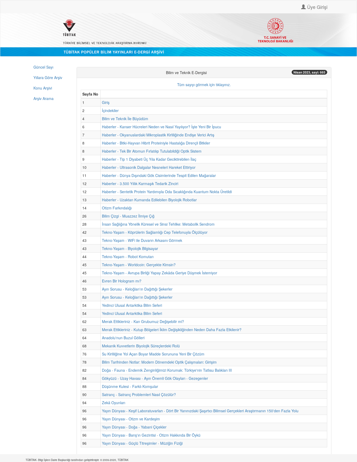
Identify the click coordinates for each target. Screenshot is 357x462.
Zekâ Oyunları (113, 402)
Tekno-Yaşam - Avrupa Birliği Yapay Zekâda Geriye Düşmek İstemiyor (159, 272)
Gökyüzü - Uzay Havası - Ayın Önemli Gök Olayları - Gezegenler (155, 378)
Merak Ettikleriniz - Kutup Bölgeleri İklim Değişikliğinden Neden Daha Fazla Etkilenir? (171, 329)
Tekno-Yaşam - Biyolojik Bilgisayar (130, 248)
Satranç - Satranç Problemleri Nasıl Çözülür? (139, 394)
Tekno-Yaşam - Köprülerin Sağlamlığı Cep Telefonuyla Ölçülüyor (155, 232)
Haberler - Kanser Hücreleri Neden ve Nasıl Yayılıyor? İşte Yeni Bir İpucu (161, 126)
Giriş (106, 102)
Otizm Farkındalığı (117, 207)
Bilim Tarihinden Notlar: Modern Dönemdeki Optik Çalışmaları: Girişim (159, 362)
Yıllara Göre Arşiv (47, 77)
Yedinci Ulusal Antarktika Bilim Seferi (132, 305)
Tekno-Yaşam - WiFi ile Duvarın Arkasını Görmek (142, 240)
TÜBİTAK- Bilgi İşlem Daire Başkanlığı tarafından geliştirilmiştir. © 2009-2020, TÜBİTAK (77, 460)
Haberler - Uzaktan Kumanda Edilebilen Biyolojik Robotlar (149, 199)
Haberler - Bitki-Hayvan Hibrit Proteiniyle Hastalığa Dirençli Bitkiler (156, 143)
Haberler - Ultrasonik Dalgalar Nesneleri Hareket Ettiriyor (148, 167)
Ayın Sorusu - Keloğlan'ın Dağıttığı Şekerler (137, 289)
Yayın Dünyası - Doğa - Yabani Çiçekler (134, 427)
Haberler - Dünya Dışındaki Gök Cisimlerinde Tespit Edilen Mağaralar (159, 175)
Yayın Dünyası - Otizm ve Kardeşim (131, 418)
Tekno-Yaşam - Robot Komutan (128, 256)
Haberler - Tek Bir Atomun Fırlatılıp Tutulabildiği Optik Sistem (151, 151)
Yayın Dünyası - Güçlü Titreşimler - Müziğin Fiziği (142, 443)
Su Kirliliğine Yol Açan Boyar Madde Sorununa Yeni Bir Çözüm (153, 354)
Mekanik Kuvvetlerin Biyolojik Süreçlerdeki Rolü (141, 345)
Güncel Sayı (43, 67)
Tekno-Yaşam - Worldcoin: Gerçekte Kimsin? (139, 264)
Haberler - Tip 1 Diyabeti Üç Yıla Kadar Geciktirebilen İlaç (149, 159)
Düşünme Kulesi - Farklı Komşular (130, 386)
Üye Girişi (316, 6)
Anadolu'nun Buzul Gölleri (123, 337)
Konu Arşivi (42, 88)
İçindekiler (110, 110)
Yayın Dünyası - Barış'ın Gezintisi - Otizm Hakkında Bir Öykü (151, 435)
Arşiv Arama (43, 98)
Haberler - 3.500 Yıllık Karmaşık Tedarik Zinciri (140, 183)
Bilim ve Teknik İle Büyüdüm (125, 118)
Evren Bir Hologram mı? (121, 280)
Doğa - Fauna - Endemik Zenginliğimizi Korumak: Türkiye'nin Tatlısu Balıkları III (167, 370)
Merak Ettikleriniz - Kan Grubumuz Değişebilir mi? (143, 321)
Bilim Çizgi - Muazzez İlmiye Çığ (128, 216)
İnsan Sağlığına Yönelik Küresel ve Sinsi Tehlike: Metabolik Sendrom (158, 224)
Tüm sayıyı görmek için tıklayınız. (204, 84)
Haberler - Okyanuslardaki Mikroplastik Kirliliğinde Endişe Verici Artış (158, 134)
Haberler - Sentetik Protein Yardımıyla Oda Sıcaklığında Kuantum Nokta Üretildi (167, 191)
